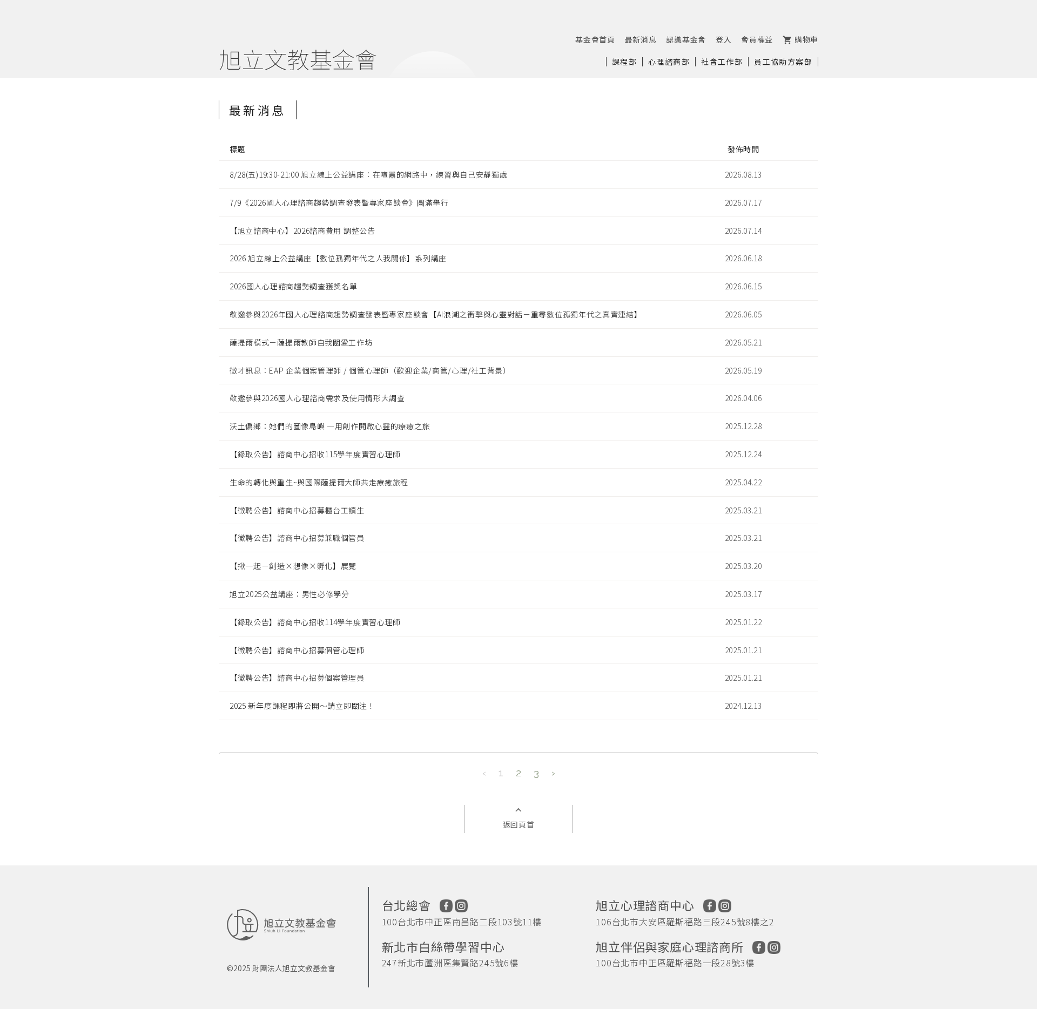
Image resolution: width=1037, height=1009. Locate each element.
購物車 (800, 39)
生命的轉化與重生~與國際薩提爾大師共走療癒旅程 (319, 482)
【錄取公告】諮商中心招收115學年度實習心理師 (315, 454)
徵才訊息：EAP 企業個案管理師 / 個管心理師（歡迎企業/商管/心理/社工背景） (370, 370)
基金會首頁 (595, 39)
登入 (723, 39)
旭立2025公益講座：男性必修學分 (289, 593)
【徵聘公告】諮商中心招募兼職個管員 (297, 537)
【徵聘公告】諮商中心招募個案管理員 (297, 677)
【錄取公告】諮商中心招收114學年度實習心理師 (315, 622)
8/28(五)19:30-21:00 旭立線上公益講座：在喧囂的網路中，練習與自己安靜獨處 (369, 174)
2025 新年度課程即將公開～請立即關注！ (302, 705)
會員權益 (757, 39)
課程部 (624, 61)
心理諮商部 (669, 61)
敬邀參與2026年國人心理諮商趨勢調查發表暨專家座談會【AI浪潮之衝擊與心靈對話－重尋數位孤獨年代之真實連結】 (436, 314)
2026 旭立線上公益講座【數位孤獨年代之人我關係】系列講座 (338, 258)
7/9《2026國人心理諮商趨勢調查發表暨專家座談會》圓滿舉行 (339, 202)
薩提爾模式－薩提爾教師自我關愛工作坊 (301, 342)
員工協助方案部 (783, 61)
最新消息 (641, 39)
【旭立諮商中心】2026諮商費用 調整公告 (302, 230)
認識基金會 (686, 39)
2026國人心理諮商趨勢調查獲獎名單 (294, 286)
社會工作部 (722, 61)
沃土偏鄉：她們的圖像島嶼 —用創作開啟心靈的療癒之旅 (330, 426)
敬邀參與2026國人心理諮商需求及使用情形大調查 (317, 397)
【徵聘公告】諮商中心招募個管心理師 (297, 650)
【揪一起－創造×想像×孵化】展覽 (293, 565)
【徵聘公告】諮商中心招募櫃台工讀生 (297, 510)
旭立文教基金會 (298, 58)
